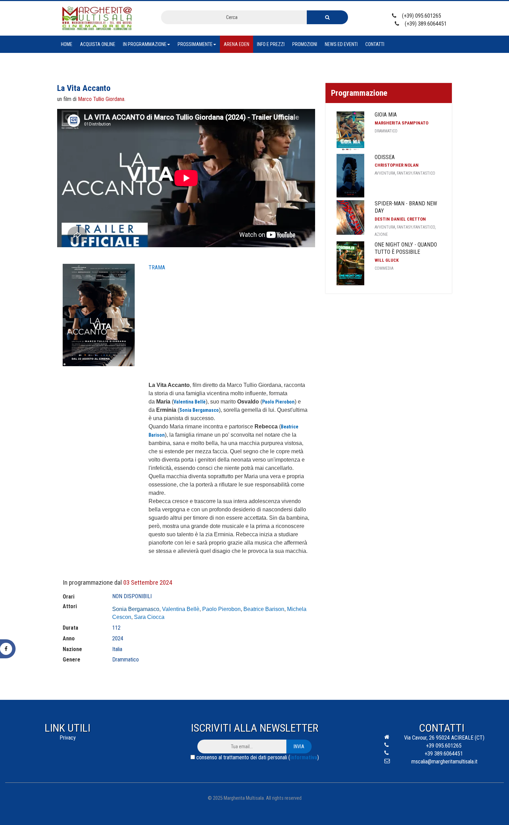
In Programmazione (145, 44)
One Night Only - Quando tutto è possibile (406, 248)
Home (66, 44)
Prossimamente (195, 44)
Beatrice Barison (263, 609)
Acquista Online (97, 44)
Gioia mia (386, 114)
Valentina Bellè (180, 609)
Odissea (385, 157)
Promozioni (304, 44)
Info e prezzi (271, 44)
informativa (303, 757)
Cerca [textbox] (232, 17)
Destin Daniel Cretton (400, 219)
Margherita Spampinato (401, 123)
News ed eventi (341, 44)
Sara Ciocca (149, 617)
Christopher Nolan (397, 165)
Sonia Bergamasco (135, 609)
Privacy (68, 737)
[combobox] (234, 17)
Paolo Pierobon (221, 609)
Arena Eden (236, 44)
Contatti (374, 44)
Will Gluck (387, 260)
